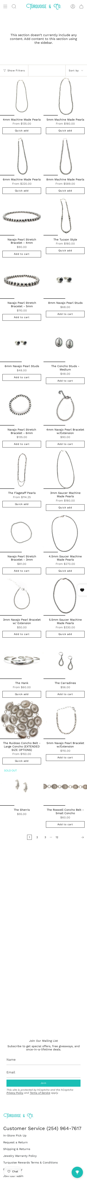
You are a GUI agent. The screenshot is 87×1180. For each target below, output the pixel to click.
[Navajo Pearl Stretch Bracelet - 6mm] (22, 406)
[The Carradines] (65, 659)
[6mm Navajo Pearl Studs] (22, 342)
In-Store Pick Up (15, 1135)
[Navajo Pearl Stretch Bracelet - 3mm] (22, 532)
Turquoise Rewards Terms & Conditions (30, 1162)
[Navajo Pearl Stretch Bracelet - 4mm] (22, 215)
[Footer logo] (18, 1115)
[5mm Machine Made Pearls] (65, 96)
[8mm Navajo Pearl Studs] (65, 279)
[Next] (74, 837)
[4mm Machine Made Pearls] (22, 96)
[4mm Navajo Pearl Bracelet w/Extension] (65, 406)
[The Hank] (22, 659)
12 (57, 837)
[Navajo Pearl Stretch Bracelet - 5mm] (22, 279)
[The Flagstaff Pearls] (22, 469)
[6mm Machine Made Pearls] (22, 156)
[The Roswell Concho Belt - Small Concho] (65, 786)
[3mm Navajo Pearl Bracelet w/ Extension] (22, 596)
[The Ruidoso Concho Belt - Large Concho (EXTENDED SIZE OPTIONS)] (22, 719)
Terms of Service (40, 1092)
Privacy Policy (14, 1092)
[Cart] (81, 6)
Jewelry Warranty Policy (20, 1155)
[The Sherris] (22, 786)
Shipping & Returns (16, 1149)
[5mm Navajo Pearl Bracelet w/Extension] (65, 719)
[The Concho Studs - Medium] (65, 342)
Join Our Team (13, 1176)
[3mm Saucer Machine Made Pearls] (65, 469)
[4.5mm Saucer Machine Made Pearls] (65, 532)
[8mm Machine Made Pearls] (65, 156)
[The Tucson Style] (65, 215)
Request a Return (15, 1142)
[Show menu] (5, 6)
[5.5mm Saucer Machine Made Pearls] (65, 596)
